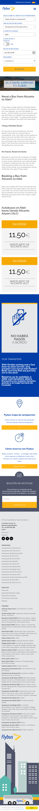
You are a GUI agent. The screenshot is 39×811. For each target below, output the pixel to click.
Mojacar (26, 613)
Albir (18, 609)
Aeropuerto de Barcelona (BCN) (12, 553)
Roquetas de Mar (7, 675)
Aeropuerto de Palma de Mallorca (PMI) (14, 577)
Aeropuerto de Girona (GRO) (11, 558)
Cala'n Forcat (25, 654)
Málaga (23, 645)
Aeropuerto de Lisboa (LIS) (10, 564)
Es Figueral (17, 635)
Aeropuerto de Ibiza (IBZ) (10, 561)
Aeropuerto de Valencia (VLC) (11, 582)
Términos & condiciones (9, 598)
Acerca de (5, 590)
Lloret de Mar (25, 620)
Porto (17, 658)
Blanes (28, 618)
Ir (19, 427)
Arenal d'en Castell (23, 650)
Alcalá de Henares (22, 641)
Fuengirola (16, 645)
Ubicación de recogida (12, 23)
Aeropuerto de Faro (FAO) (10, 556)
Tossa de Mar (6, 688)
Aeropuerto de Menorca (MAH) (12, 572)
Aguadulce (19, 613)
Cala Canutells (11, 652)
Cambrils (4, 620)
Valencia (25, 666)
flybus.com (5, 532)
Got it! (31, 808)
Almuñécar (19, 643)
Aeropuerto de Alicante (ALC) (11, 548)
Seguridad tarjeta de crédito (11, 593)
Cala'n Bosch (15, 654)
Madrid (31, 641)
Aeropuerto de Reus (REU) (10, 580)
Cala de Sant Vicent (20, 631)
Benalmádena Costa (8, 707)
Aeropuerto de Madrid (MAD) (11, 566)
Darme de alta (19, 505)
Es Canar (10, 635)
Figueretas (25, 635)
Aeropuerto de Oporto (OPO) (11, 574)
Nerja (8, 647)
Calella (33, 618)
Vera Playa (10, 615)
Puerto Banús (14, 647)
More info (21, 809)
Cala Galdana (21, 652)
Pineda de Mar (11, 622)
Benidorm (23, 609)
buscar (20, 69)
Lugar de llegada (10, 31)
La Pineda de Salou (14, 620)
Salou (28, 622)
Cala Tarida (29, 633)
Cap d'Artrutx (10, 656)
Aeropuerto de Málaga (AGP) (11, 569)
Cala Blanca (5, 716)
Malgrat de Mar (6, 627)
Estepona (9, 645)
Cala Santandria (31, 652)
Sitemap (4, 601)
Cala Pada (22, 633)
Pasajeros (7, 57)
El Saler (19, 666)
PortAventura (21, 622)
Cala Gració (31, 631)
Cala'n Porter (6, 720)
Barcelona (21, 618)
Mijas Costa (11, 709)
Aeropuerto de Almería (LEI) (11, 551)
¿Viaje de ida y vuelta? (9, 40)
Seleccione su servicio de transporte (19, 16)
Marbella (29, 645)
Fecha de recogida (11, 49)
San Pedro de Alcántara (27, 647)
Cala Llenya (5, 633)
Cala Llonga (14, 633)
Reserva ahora (19, 466)
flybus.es (4, 535)
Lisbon (17, 638)
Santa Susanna (27, 627)
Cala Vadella (10, 695)
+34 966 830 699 (9, 527)
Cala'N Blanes (6, 654)
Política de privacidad (9, 595)
